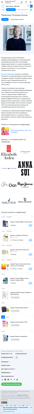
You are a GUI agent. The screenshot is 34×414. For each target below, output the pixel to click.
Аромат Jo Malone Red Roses (19, 235)
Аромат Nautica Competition (18, 336)
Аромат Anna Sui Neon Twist (18, 322)
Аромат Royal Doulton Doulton (19, 307)
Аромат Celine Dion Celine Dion (19, 249)
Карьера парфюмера (7, 74)
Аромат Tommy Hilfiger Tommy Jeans (21, 222)
